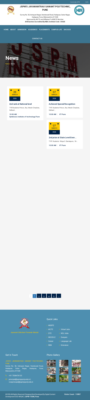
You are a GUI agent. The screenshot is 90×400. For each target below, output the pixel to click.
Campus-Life (56, 30)
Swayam (64, 337)
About (13, 30)
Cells (86, 2)
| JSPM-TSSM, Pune (31, 396)
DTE (49, 333)
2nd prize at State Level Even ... (62, 137)
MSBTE (51, 325)
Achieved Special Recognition (62, 104)
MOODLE (51, 337)
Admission (21, 30)
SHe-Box (67, 30)
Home (6, 30)
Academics (32, 30)
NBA (50, 345)
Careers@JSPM (75, 2)
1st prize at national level (60, 302)
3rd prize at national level (60, 269)
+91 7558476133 (15, 376)
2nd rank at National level (20, 104)
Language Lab (66, 341)
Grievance (64, 345)
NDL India (64, 333)
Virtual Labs (65, 329)
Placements (44, 30)
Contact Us (37, 39)
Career (50, 341)
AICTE (50, 329)
